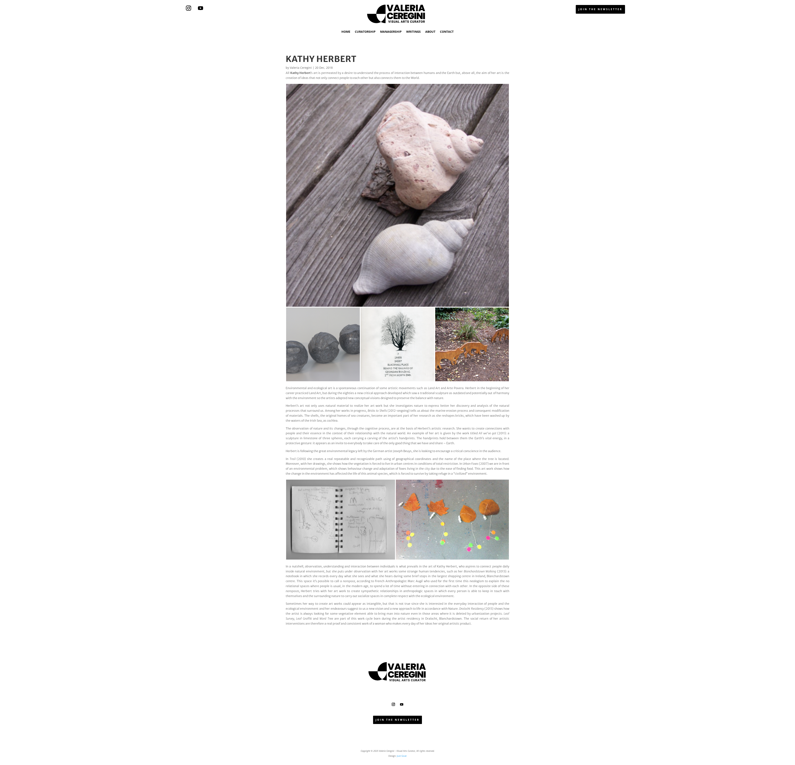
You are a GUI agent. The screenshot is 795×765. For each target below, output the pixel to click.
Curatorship (365, 32)
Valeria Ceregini (301, 68)
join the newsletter (600, 9)
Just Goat (402, 755)
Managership (391, 32)
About (430, 32)
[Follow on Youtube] (200, 8)
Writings (413, 32)
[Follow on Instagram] (188, 8)
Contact (447, 32)
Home (345, 32)
